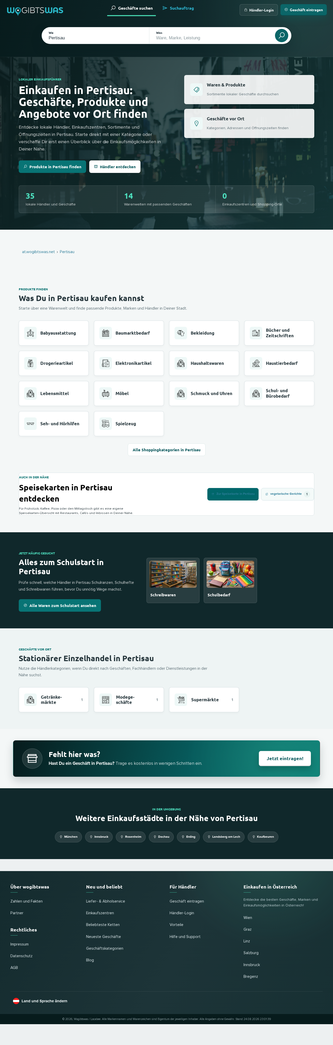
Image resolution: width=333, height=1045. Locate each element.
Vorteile (176, 925)
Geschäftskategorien (104, 948)
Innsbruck (101, 837)
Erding (190, 837)
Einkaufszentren (100, 913)
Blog (90, 960)
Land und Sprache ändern (44, 1001)
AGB (14, 968)
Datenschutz (21, 956)
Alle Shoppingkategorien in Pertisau (167, 449)
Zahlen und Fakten (26, 901)
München (71, 837)
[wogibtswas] (35, 10)
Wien (248, 918)
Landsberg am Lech (226, 837)
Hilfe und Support (185, 937)
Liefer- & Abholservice (105, 901)
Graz (248, 929)
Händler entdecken (118, 166)
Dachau (163, 837)
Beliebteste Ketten (103, 925)
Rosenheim (133, 837)
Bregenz (251, 977)
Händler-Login (261, 10)
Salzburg (251, 953)
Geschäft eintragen (306, 9)
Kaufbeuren (265, 837)
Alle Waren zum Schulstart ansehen (62, 605)
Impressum (19, 944)
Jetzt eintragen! (285, 758)
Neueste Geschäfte (103, 937)
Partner (16, 913)
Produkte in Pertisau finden (55, 166)
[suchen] (281, 35)
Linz (247, 941)
